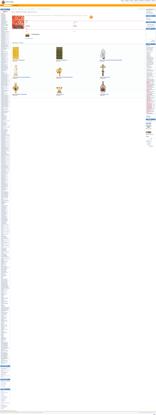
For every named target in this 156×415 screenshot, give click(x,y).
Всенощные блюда (4, 326)
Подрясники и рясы (4, 202)
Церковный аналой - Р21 (150, 113)
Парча (2, 341)
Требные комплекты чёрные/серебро (4, 133)
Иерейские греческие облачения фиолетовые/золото (5, 107)
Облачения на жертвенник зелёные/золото (5, 160)
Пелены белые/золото (4, 191)
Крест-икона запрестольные (3, 331)
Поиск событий (3, 382)
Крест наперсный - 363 (150, 107)
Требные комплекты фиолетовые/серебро (4, 131)
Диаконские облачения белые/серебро (4, 56)
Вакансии (2, 408)
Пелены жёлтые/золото (4, 193)
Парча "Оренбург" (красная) (4, 374)
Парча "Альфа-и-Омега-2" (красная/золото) (5, 368)
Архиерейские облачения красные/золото (5, 40)
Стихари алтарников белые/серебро (4, 208)
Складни (2, 273)
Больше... (153, 40)
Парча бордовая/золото (4, 343)
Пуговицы (2, 295)
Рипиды (2, 335)
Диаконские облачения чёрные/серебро (4, 70)
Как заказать (141, 0)
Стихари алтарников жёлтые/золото (4, 211)
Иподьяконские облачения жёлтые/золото (5, 140)
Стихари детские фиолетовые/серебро (4, 238)
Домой (131, 0)
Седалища (2, 323)
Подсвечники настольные (5, 308)
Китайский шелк (3, 340)
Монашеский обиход (4, 153)
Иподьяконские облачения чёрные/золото (5, 150)
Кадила (2, 276)
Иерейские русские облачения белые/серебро (5, 75)
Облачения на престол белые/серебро (4, 175)
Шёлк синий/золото (4, 356)
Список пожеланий (149, 12)
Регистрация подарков (149, 13)
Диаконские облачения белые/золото (4, 54)
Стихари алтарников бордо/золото (4, 209)
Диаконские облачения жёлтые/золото (4, 58)
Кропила (2, 333)
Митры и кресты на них (4, 297)
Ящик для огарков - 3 (60, 94)
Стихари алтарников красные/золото (4, 214)
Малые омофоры (3, 49)
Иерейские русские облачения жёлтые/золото (5, 78)
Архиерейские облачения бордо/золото (5, 35)
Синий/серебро (3, 20)
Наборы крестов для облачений (4, 293)
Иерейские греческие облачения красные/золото (5, 102)
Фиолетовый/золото (4, 21)
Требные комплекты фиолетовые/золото (4, 129)
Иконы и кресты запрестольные (3, 275)
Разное (2, 50)
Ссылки (2, 401)
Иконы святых (3, 270)
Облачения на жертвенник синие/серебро (5, 164)
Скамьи (2, 322)
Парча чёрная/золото (4, 350)
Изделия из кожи (3, 263)
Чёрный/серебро (3, 23)
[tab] (15, 43)
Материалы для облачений (5, 288)
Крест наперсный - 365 (150, 104)
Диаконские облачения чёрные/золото (4, 69)
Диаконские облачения (4, 53)
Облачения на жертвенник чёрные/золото (5, 170)
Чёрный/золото (3, 22)
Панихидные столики (4, 321)
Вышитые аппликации (4, 289)
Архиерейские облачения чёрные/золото (5, 47)
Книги (2, 278)
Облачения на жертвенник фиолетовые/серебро (5, 167)
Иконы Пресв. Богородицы (5, 267)
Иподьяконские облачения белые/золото (5, 136)
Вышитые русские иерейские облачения (4, 29)
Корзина (136, 0)
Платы (2, 304)
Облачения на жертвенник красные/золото (5, 161)
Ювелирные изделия (4, 362)
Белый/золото (3, 15)
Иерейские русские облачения (4, 72)
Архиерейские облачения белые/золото (5, 32)
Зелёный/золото (3, 18)
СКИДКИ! (147, 77)
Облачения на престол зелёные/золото (4, 178)
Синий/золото (3, 19)
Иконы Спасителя (4, 266)
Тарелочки (2, 337)
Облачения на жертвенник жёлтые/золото (5, 168)
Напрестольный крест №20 (105, 77)
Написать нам (147, 0)
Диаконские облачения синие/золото (4, 63)
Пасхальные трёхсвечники (5, 307)
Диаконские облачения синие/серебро (4, 64)
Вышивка (2, 260)
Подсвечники (3, 306)
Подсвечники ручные (4, 309)
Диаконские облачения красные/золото (4, 61)
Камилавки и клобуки (4, 51)
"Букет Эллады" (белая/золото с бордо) (150, 81)
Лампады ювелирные (4, 285)
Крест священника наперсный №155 (150, 101)
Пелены (2, 190)
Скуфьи (2, 52)
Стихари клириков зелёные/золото (4, 248)
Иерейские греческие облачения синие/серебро (5, 105)
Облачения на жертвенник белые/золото (5, 155)
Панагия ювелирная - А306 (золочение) (20, 94)
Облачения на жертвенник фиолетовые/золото (5, 165)
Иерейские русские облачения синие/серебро (5, 84)
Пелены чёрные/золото (4, 200)
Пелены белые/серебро (4, 192)
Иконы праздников (4, 268)
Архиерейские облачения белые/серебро (5, 34)
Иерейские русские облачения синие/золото (5, 82)
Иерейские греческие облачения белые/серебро (5, 96)
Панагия (2, 302)
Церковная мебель (4, 318)
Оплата (122, 0)
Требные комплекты (4, 116)
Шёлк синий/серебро (4, 357)
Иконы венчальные (4, 269)
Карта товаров (3, 386)
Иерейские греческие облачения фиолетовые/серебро (5, 109)
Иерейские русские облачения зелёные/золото (5, 80)
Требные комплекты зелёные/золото (4, 123)
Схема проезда (3, 398)
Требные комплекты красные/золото (4, 125)
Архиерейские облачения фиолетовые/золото (5, 44)
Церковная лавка (3, 317)
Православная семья (4, 312)
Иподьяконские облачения (5, 134)
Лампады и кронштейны (5, 282)
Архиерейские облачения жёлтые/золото (5, 37)
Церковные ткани (3, 339)
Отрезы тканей (3, 14)
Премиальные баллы (4, 397)
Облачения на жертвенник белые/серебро (5, 157)
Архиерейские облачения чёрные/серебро (5, 48)
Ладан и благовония (4, 281)
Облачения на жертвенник (5, 154)
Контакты (2, 391)
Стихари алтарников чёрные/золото (4, 221)
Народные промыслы (4, 298)
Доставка (2, 394)
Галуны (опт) (3, 290)
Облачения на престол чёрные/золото (4, 188)
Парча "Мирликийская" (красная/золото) (4, 372)
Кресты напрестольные (4, 280)
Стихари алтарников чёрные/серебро (4, 222)
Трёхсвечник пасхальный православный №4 (64, 77)
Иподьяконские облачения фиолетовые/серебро (5, 149)
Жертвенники (3, 319)
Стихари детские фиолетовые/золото (4, 236)
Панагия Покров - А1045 (104, 94)
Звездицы (2, 328)
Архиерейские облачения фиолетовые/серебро (5, 45)
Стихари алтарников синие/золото (4, 215)
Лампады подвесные (4, 284)
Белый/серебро (3, 16)
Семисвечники (3, 314)
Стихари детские (3, 223)
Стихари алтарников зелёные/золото (4, 212)
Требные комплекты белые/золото (4, 117)
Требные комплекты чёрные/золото (4, 132)
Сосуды (2, 336)
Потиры (2, 311)
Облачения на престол (4, 172)
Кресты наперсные (4, 279)
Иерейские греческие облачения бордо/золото (5, 98)
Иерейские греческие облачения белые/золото (5, 95)
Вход (147, 17)
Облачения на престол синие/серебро (4, 182)
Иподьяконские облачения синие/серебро (5, 146)
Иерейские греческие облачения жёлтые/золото (5, 99)
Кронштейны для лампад (5, 286)
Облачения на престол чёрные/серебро (4, 189)
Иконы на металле (4, 271)
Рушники (2, 299)
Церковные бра (3, 338)
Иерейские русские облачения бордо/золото (5, 77)
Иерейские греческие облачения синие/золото (5, 104)
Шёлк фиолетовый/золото (5, 358)
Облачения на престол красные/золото (4, 179)
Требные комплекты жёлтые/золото (4, 122)
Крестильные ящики (4, 332)
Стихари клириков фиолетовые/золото (4, 254)
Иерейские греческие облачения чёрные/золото (5, 111)
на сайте (148, 140)
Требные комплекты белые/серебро (4, 119)
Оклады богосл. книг (4, 301)
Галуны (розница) (4, 291)
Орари (2, 71)
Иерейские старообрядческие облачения (4, 115)
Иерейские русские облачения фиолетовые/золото (5, 86)
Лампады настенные (4, 283)
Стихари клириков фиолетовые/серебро (4, 256)
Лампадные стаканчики (4, 287)
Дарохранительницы (4, 261)
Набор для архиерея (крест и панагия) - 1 (150, 109)
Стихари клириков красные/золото (4, 250)
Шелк (2, 351)
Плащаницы (3, 305)
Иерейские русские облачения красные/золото (5, 81)
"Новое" (151, 70)
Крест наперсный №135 (150, 106)
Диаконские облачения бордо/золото (4, 57)
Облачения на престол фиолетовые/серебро (4, 185)
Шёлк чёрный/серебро (4, 361)
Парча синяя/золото (4, 346)
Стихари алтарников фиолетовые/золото (4, 218)
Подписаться (148, 116)
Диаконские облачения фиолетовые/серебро (4, 67)
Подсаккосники (3, 203)
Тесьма (2, 296)
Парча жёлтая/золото (4, 344)
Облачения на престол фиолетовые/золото (4, 184)
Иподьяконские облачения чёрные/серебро (5, 152)
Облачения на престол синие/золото (4, 181)
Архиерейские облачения (5, 31)
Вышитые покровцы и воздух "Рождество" (150, 99)
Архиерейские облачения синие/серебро (5, 42)
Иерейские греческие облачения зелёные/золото (5, 101)
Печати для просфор (4, 303)
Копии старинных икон (4, 272)
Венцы (2, 324)
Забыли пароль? (149, 19)
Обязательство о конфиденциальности (4, 405)
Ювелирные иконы (4, 274)
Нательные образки (4, 300)
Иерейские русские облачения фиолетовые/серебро (5, 88)
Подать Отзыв (152, 41)
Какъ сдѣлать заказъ (4, 392)
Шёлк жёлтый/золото (4, 354)
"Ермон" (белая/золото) (150, 85)
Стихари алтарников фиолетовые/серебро (4, 219)
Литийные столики (4, 320)
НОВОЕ (2, 13)
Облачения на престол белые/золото (4, 173)
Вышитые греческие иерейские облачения (4, 27)
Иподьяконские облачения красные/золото (5, 143)
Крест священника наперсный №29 (150, 111)
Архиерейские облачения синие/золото (5, 41)
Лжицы (2, 334)
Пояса (2, 204)
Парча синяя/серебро (4, 347)
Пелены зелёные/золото (5, 194)
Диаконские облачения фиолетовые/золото (4, 66)
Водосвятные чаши (4, 325)
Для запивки (3, 327)
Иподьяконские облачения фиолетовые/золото (5, 147)
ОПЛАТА (2, 393)
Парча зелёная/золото (4, 345)
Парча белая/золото (4, 342)
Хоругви (2, 315)
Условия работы (3, 407)
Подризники (3, 201)
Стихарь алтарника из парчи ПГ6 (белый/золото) (21, 77)
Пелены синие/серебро (4, 196)
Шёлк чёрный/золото (4, 360)
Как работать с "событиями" (3, 400)
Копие (2, 330)
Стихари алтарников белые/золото (4, 206)
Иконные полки (3, 264)
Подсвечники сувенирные (5, 310)
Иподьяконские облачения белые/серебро (5, 137)
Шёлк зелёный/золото (4, 355)
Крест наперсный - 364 (150, 103)
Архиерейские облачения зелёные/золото (5, 38)
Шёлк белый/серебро (4, 353)
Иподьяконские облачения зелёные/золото (5, 141)
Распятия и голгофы (4, 313)
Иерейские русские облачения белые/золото (5, 74)
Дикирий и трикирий (4, 262)
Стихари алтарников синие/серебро (4, 216)
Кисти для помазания (4, 329)
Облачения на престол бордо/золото (4, 176)
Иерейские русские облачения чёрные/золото (5, 90)
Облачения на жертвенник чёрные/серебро (5, 171)
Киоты (2, 277)
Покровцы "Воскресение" (150, 97)
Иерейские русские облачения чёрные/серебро (4, 92)
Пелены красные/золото (5, 195)
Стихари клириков (4, 241)
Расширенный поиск (16, 5)
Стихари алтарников (4, 205)
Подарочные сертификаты (5, 381)
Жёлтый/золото (3, 17)
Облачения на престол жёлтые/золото (4, 187)
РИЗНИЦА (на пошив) (4, 24)
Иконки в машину (4, 265)
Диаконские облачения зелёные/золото (4, 60)
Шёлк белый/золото (4, 352)
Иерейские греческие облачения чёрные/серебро (4, 113)
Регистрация (148, 18)
